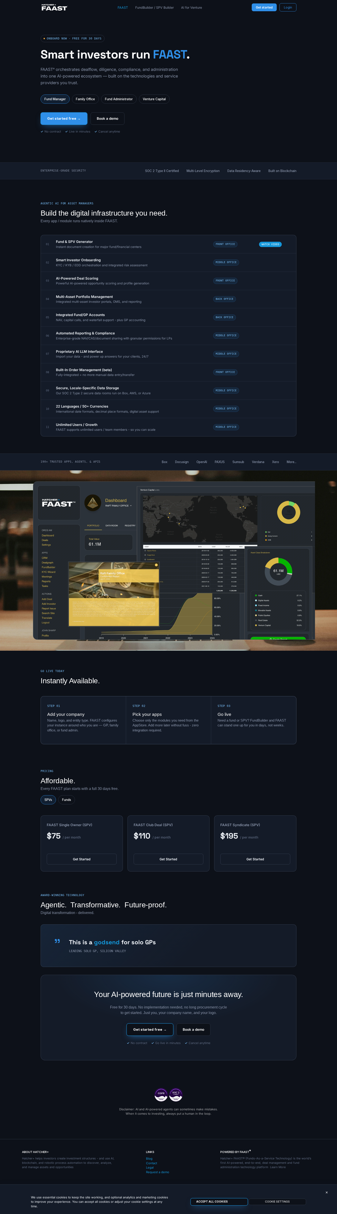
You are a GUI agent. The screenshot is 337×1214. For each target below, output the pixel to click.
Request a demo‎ (157, 1172)
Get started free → (64, 118)
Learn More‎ (278, 1167)
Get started (264, 7)
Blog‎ (149, 1158)
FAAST (123, 7)
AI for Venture (191, 7)
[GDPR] (161, 1094)
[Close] (326, 1192)
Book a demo (107, 118)
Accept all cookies (212, 1201)
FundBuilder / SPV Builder (154, 7)
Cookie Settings (277, 1201)
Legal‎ (150, 1167)
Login (288, 7)
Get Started (82, 859)
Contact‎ (151, 1163)
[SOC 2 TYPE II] (176, 1094)
